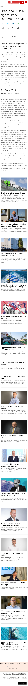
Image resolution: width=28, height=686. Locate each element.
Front (1, 6)
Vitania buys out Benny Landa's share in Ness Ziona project (13, 225)
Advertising (4, 671)
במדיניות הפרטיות (19, 677)
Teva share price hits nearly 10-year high (13, 584)
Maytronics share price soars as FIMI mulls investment (13, 643)
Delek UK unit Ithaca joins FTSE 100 (13, 437)
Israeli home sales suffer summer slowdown (14, 317)
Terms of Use (12, 671)
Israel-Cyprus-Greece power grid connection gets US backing (13, 286)
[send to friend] (8, 28)
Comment (12, 663)
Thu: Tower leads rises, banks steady (12, 364)
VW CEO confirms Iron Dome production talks (12, 255)
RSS (21, 666)
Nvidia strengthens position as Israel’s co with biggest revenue (13, 194)
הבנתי (22, 683)
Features (18, 663)
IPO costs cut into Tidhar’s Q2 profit (12, 554)
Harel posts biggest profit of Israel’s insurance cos (12, 465)
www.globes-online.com (7, 165)
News (6, 663)
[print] (3, 28)
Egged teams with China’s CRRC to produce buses (13, 349)
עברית (17, 668)
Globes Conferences (13, 666)
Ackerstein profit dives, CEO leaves (12, 407)
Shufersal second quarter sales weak (13, 377)
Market (24, 663)
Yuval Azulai (12, 37)
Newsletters (4, 666)
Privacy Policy (21, 671)
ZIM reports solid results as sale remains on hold (13, 612)
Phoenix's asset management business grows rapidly (12, 524)
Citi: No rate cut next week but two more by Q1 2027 (13, 495)
